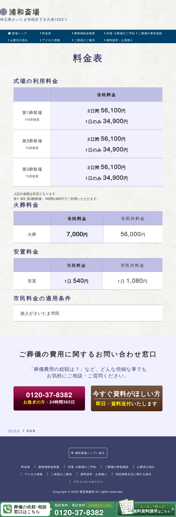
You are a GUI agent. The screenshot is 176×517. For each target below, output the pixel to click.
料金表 (46, 33)
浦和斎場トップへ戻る (89, 453)
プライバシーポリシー (88, 481)
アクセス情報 (51, 40)
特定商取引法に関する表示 (133, 474)
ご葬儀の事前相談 (150, 33)
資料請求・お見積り (119, 40)
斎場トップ (19, 33)
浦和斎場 (24, 11)
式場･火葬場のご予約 (120, 33)
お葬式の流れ (19, 40)
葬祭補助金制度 (84, 33)
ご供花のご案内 (84, 40)
